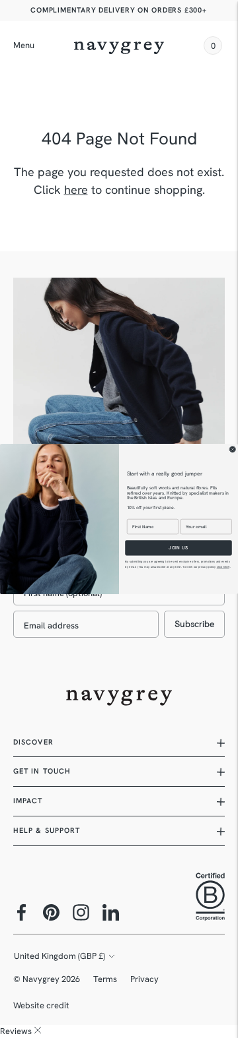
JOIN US (178, 547)
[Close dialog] (232, 449)
